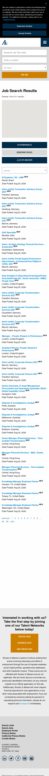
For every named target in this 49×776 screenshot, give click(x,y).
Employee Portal (10, 730)
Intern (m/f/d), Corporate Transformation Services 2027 (21, 294)
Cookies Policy (9, 19)
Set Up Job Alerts (25, 160)
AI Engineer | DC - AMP (13, 177)
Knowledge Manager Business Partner (20, 481)
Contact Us (25, 703)
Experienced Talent (24, 643)
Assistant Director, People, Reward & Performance (19, 349)
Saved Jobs (7, 727)
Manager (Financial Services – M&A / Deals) (22, 452)
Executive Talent (24, 636)
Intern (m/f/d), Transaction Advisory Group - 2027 (22, 190)
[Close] (46, 3)
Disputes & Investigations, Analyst (18, 402)
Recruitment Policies (24, 152)
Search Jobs (8, 725)
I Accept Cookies (24, 33)
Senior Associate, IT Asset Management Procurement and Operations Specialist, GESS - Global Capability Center (24, 388)
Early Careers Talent (24, 649)
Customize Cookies (24, 26)
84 (3, 521)
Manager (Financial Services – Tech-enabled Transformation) (23, 468)
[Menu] (44, 42)
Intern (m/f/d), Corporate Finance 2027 (20, 362)
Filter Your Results (24, 145)
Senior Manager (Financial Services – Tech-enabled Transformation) (22, 439)
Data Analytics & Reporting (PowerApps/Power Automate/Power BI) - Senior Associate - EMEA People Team (24, 278)
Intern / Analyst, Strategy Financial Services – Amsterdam (23, 245)
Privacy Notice (9, 733)
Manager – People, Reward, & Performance (22, 336)
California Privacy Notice (13, 735)
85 (7, 521)
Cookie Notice (8, 738)
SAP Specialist (9, 232)
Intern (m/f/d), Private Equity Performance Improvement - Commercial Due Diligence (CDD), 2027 (21, 261)
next (12, 521)
